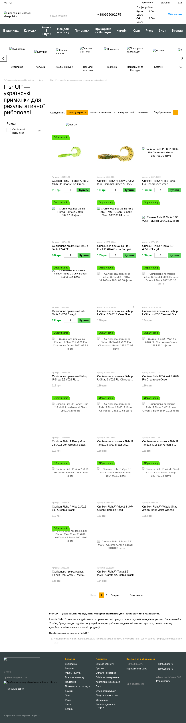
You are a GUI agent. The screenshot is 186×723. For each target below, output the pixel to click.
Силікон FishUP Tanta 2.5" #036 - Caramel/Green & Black (115, 573)
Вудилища (11, 30)
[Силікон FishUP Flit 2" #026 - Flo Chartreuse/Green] (160, 153)
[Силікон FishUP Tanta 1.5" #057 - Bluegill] (160, 219)
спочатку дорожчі (124, 112)
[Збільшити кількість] (74, 190)
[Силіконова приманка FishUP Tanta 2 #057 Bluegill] (70, 284)
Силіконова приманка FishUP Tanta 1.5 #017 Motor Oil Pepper (115, 444)
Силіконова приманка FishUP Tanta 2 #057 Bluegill (70, 312)
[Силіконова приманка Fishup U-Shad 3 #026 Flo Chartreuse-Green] (115, 349)
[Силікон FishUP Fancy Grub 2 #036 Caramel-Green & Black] (115, 153)
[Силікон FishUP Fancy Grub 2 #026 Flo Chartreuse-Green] (70, 153)
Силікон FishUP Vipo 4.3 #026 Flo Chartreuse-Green (160, 378)
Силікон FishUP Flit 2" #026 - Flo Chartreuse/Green (159, 182)
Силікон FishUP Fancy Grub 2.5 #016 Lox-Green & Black (69, 443)
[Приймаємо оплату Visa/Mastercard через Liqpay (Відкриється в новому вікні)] (30, 682)
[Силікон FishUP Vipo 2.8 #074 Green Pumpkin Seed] (115, 479)
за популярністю (77, 112)
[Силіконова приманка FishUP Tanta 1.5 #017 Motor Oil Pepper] (115, 414)
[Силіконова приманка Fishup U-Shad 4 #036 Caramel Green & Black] (160, 284)
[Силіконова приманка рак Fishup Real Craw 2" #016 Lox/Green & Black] (70, 544)
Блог (98, 686)
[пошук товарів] (47, 16)
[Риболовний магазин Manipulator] (22, 661)
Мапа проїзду (163, 681)
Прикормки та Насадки (103, 30)
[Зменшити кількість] (65, 190)
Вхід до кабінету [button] (105, 664)
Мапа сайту (102, 700)
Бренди (177, 30)
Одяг (136, 30)
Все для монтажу (63, 30)
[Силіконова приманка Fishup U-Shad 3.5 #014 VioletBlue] (115, 284)
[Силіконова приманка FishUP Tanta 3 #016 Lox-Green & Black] (160, 414)
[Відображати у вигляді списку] (180, 112)
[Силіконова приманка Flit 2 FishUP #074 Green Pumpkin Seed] (115, 219)
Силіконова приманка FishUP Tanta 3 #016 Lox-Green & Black (160, 444)
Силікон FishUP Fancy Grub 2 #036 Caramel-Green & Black (115, 182)
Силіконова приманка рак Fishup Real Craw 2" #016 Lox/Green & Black (68, 575)
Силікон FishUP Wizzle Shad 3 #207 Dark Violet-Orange (159, 508)
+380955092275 (109, 14)
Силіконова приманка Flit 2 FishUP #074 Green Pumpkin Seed (114, 249)
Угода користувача (106, 691)
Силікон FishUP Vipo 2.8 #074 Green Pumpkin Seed (115, 508)
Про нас (100, 668)
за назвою (142, 112)
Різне (149, 30)
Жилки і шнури (46, 31)
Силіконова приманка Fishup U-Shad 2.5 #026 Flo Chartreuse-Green (69, 379)
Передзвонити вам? (136, 668)
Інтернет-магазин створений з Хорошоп (22, 715)
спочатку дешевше (100, 112)
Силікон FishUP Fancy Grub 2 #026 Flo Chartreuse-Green (70, 182)
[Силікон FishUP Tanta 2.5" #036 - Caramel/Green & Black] (115, 544)
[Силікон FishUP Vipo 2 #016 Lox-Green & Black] (70, 479)
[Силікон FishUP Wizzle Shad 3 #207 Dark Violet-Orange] (160, 479)
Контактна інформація (108, 682)
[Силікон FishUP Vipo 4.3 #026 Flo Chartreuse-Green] (160, 349)
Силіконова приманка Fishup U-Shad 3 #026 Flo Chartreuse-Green (115, 379)
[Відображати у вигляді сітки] (175, 112)
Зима (162, 30)
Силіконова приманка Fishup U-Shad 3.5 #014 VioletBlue (115, 312)
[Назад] (3, 58)
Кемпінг (122, 30)
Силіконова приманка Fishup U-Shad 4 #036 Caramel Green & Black (160, 314)
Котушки (30, 30)
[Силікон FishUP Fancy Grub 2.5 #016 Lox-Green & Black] (70, 414)
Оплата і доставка (106, 672)
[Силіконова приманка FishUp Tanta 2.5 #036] (70, 219)
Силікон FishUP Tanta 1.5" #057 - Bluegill (158, 247)
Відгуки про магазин (107, 695)
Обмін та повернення (107, 677)
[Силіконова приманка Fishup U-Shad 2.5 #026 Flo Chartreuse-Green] (70, 349)
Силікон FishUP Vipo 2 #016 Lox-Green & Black (69, 508)
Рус (10, 3)
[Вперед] (182, 58)
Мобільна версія (15, 689)
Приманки (82, 30)
